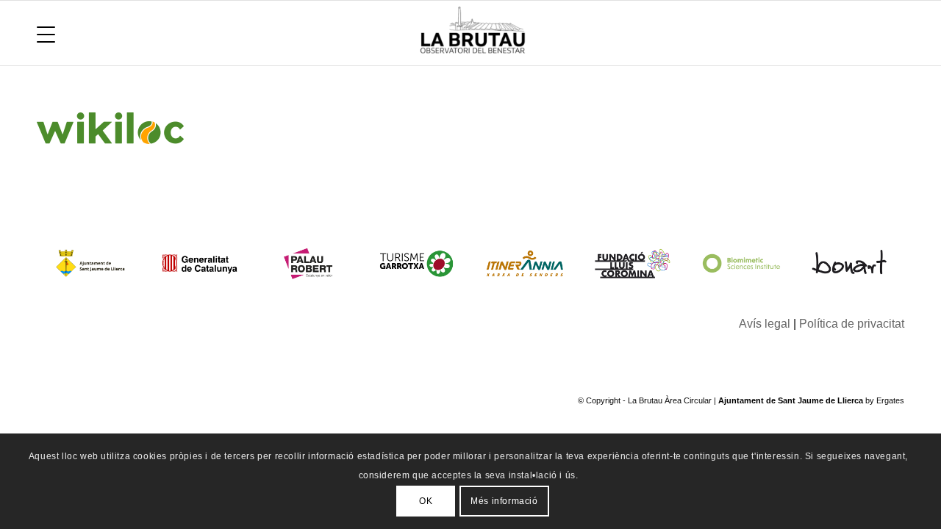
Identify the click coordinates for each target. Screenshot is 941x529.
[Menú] (46, 33)
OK (425, 500)
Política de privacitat (851, 323)
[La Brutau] (644, 33)
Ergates (890, 400)
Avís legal (764, 323)
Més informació (503, 500)
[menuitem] (46, 33)
